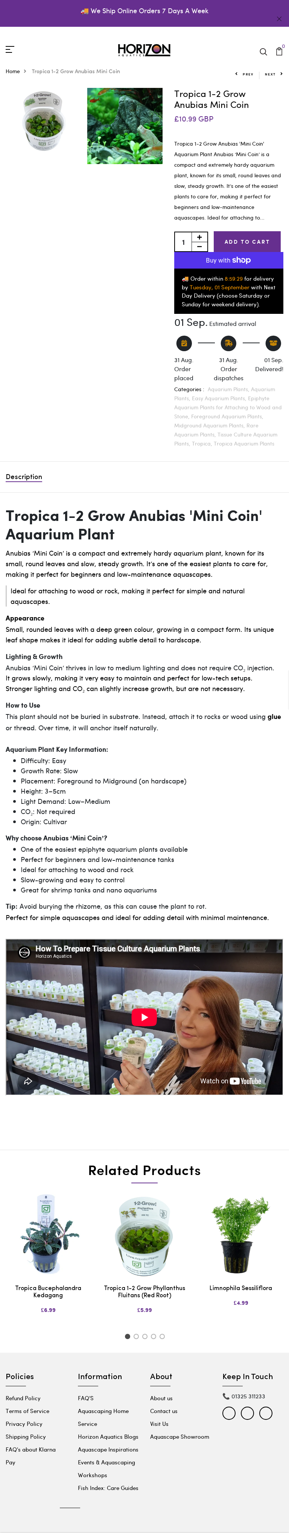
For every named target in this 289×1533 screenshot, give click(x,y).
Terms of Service (27, 1411)
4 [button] (155, 1337)
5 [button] (163, 1337)
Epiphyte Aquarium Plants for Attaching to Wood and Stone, (228, 407)
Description (24, 477)
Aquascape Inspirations (108, 1449)
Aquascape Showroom (179, 1436)
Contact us (164, 1411)
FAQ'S (86, 1398)
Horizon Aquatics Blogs (108, 1436)
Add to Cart (247, 242)
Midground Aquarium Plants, (210, 425)
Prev (248, 74)
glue (274, 717)
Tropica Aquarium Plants (244, 443)
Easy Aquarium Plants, (220, 398)
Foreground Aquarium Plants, (227, 416)
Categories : (189, 389)
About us (161, 1398)
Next (270, 74)
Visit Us (159, 1423)
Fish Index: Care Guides (108, 1488)
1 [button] (128, 1337)
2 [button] (137, 1337)
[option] (48, 1259)
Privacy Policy (24, 1423)
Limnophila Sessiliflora (241, 1289)
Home (13, 71)
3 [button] (146, 1337)
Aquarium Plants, (229, 389)
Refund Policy (23, 1398)
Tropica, (203, 443)
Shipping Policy (26, 1436)
